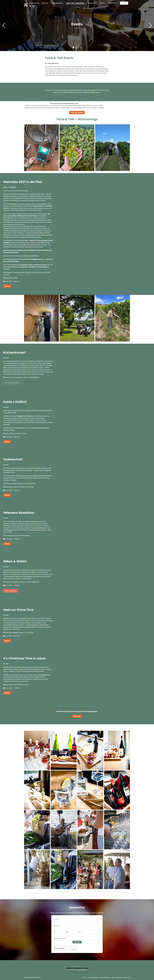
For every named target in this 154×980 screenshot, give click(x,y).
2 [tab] (76, 47)
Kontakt (124, 3)
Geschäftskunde (57, 3)
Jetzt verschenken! (77, 112)
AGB (113, 977)
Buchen (7, 286)
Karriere (101, 3)
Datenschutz (126, 977)
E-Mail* (55, 935)
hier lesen (77, 716)
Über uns (45, 3)
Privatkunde (92, 3)
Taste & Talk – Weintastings (75, 3)
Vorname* (55, 916)
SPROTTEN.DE (113, 3)
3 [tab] (78, 47)
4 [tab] (80, 47)
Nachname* (56, 923)
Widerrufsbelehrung (105, 977)
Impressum (119, 977)
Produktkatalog (34, 3)
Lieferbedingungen (93, 977)
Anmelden (77, 942)
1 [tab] (73, 47)
